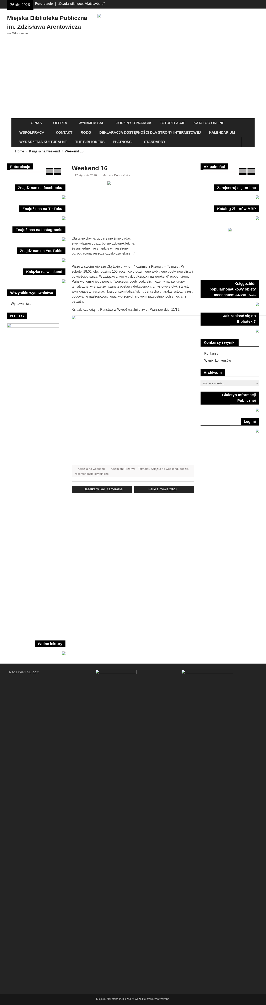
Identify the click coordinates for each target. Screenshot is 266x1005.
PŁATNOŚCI (123, 142)
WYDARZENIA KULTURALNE (43, 142)
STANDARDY (154, 142)
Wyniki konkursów (217, 360)
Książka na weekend (91, 468)
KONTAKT (64, 133)
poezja (184, 468)
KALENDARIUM (222, 133)
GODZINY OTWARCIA (133, 123)
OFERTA (60, 123)
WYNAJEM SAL (91, 123)
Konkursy (211, 353)
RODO (86, 133)
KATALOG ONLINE (208, 123)
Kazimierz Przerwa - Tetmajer (130, 468)
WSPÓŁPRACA (31, 133)
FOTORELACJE (172, 123)
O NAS (36, 123)
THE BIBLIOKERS (90, 142)
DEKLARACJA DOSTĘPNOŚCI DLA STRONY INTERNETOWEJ (150, 133)
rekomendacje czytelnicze (92, 473)
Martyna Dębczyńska (116, 175)
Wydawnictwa (21, 303)
